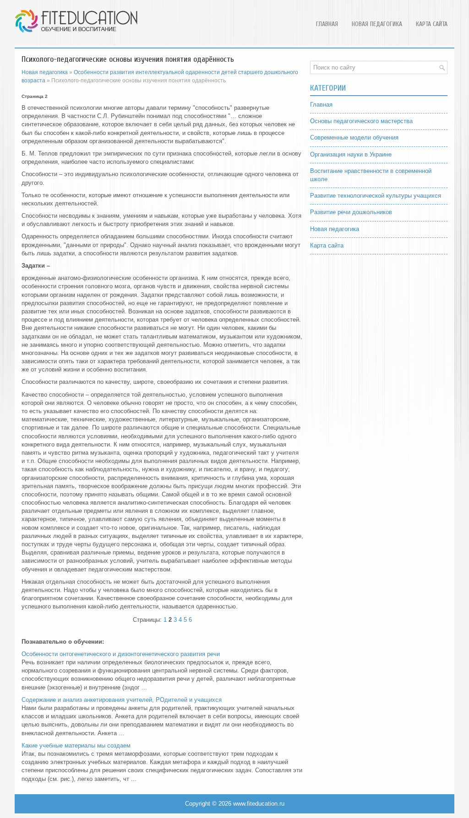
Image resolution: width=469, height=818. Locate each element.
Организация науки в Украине (351, 154)
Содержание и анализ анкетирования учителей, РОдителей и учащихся (122, 699)
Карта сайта (431, 24)
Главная (327, 24)
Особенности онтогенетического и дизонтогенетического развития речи (121, 654)
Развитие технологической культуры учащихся (375, 195)
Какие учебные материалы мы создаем (76, 745)
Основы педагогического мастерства (361, 121)
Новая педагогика (377, 24)
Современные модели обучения (354, 137)
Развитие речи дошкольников (351, 212)
